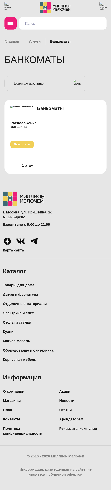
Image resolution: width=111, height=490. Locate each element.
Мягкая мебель (16, 341)
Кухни (8, 332)
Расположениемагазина (23, 125)
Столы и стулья (17, 322)
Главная (11, 41)
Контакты (11, 419)
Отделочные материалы (25, 304)
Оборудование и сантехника (28, 350)
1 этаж (27, 165)
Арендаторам (71, 419)
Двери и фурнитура (20, 294)
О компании (13, 391)
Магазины (12, 401)
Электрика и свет (18, 313)
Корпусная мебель (19, 360)
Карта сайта (13, 250)
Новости (66, 401)
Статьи (65, 410)
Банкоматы (22, 144)
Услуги (35, 41)
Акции (64, 391)
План (7, 410)
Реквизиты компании (78, 429)
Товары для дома (18, 285)
